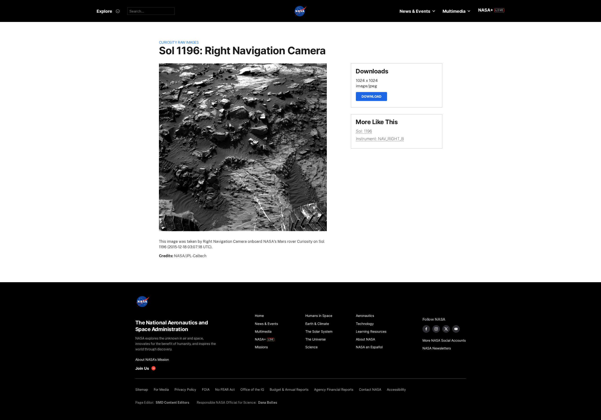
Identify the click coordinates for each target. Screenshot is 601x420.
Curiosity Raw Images (179, 42)
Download (371, 96)
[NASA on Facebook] (426, 329)
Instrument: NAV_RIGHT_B (380, 138)
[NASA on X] (446, 329)
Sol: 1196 (364, 131)
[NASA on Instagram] (436, 329)
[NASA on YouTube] (456, 329)
